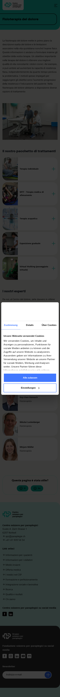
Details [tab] (30, 325)
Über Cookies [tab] (49, 325)
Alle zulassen (30, 377)
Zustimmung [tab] (11, 325)
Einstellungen (28, 387)
